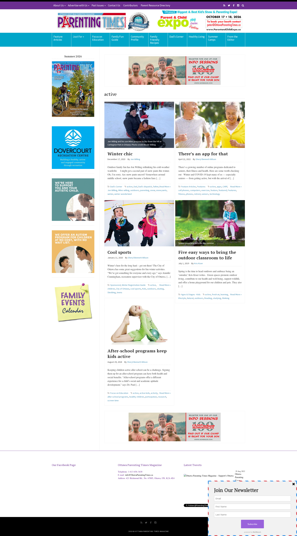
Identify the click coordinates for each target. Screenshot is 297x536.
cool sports (135, 288)
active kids (145, 393)
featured (223, 190)
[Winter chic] (139, 124)
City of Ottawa (122, 288)
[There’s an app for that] (210, 124)
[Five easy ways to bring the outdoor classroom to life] (210, 222)
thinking (225, 298)
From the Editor (232, 38)
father (156, 186)
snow (152, 190)
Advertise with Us (77, 5)
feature (214, 190)
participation (151, 396)
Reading (208, 298)
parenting (144, 190)
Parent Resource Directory (155, 5)
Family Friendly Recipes (154, 40)
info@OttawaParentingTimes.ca (139, 474)
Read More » (165, 186)
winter (110, 194)
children (111, 288)
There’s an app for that (203, 154)
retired (197, 194)
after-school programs (118, 396)
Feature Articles (58, 38)
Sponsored (115, 285)
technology (215, 194)
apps (219, 186)
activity (154, 393)
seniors (205, 194)
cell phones (183, 190)
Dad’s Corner (176, 36)
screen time (113, 400)
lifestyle (182, 298)
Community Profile (137, 38)
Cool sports (119, 252)
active (130, 186)
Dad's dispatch (145, 186)
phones (189, 194)
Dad (135, 186)
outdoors (134, 190)
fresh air (216, 294)
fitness (181, 194)
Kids (144, 288)
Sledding (112, 292)
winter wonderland (123, 194)
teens (119, 292)
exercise (205, 190)
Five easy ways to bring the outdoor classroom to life (207, 255)
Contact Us (114, 5)
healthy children (136, 396)
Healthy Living (197, 36)
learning (224, 294)
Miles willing (123, 190)
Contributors (130, 5)
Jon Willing (112, 190)
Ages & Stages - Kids (190, 294)
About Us (58, 5)
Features (201, 186)
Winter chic (120, 154)
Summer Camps (213, 38)
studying (217, 298)
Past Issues (98, 5)
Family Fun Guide (118, 38)
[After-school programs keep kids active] (139, 321)
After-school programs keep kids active (137, 353)
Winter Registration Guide (134, 285)
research (162, 396)
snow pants (161, 190)
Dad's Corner (116, 186)
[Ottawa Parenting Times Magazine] (101, 21)
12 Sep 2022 (240, 471)
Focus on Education (98, 38)
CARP (225, 186)
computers (195, 190)
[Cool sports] (139, 222)
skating (160, 288)
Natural (190, 298)
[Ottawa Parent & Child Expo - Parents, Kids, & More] (208, 473)
